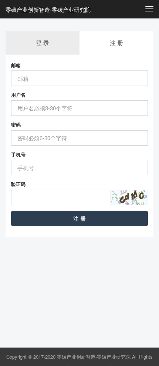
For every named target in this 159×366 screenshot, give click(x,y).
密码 (16, 124)
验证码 (18, 184)
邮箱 (16, 65)
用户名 (18, 95)
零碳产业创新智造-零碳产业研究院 (48, 9)
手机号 (18, 154)
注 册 (79, 218)
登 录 (42, 42)
